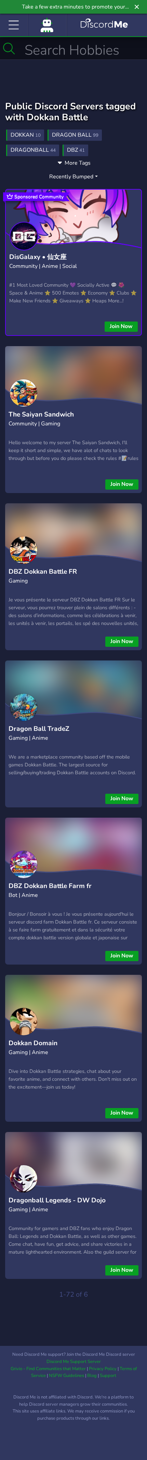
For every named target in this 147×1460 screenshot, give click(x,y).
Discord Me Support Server (73, 1362)
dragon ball (75, 135)
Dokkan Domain (33, 1043)
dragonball (33, 150)
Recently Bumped (71, 176)
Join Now (121, 326)
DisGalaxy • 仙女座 (38, 257)
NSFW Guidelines (66, 1376)
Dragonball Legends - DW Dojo (57, 1200)
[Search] (9, 48)
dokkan (26, 135)
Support (108, 1376)
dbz (76, 150)
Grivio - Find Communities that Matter (48, 1369)
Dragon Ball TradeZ (39, 728)
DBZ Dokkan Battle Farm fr (50, 886)
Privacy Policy (103, 1369)
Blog (92, 1376)
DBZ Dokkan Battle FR (43, 571)
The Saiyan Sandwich (41, 414)
